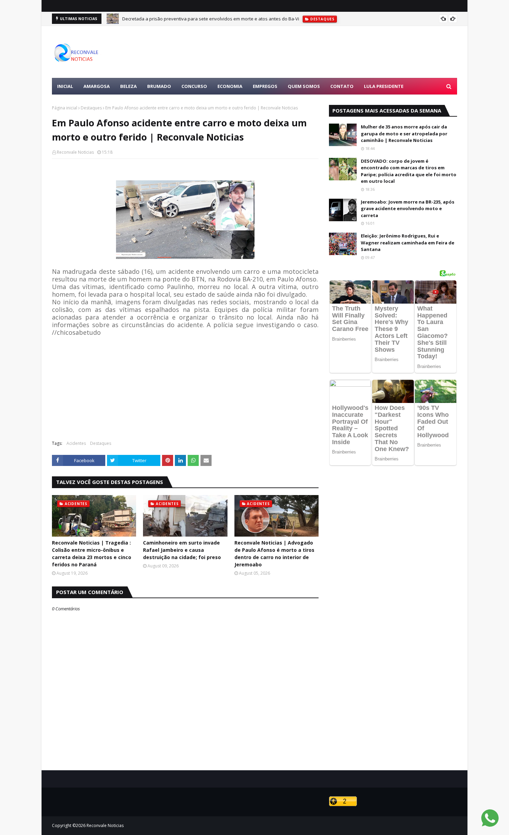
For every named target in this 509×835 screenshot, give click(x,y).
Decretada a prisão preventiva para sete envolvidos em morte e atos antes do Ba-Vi (210, 19)
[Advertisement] (331, 52)
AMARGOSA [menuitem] (96, 86)
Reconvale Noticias (75, 152)
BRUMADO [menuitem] (159, 86)
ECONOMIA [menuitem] (229, 86)
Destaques (91, 108)
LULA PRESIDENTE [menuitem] (383, 86)
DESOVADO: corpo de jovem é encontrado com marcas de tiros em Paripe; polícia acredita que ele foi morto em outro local (408, 171)
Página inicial (64, 108)
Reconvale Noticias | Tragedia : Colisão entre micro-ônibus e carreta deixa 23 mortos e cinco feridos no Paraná (91, 553)
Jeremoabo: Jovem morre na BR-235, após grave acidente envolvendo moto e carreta (407, 208)
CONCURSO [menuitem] (194, 86)
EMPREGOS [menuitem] (265, 86)
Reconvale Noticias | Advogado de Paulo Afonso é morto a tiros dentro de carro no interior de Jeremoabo (274, 553)
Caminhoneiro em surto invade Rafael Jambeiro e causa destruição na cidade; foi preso (182, 549)
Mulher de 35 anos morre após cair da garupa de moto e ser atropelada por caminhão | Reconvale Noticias (404, 133)
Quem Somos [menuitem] (304, 86)
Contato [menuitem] (342, 86)
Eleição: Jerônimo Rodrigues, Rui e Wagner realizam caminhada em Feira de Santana (407, 242)
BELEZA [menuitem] (128, 86)
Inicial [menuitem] (65, 86)
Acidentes (76, 443)
